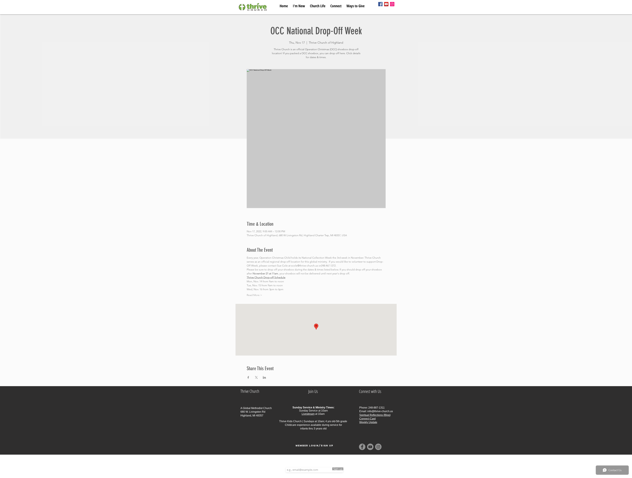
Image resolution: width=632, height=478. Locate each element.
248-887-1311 (376, 407)
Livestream (308, 413)
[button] (317, 5)
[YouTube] (386, 4)
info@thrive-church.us (380, 411)
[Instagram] (392, 4)
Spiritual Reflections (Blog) (375, 415)
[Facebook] (380, 4)
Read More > (254, 295)
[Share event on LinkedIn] (264, 377)
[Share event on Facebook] (248, 377)
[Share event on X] (256, 377)
